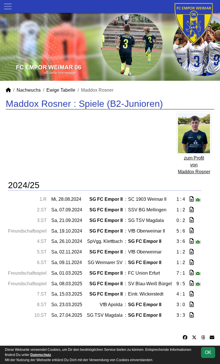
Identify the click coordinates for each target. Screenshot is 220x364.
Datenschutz (40, 355)
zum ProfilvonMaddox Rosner (194, 165)
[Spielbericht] (192, 199)
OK (208, 352)
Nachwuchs (29, 90)
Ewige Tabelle (60, 90)
